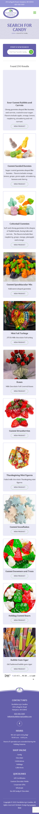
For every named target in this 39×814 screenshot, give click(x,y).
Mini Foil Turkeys (19, 333)
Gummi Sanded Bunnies (19, 166)
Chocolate (19, 758)
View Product (19, 126)
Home (13, 33)
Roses (19, 382)
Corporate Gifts (19, 784)
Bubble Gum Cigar (19, 660)
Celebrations (19, 761)
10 (23, 675)
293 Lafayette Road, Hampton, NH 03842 (19, 2)
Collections (19, 767)
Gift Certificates (19, 778)
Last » (33, 676)
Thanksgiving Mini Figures (20, 475)
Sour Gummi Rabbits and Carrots (19, 104)
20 (26, 675)
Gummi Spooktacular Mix (19, 285)
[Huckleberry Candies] (11, 13)
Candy (19, 754)
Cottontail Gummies (19, 224)
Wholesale (19, 788)
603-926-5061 (19, 4)
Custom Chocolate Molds (19, 781)
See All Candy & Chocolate (19, 791)
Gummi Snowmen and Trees (19, 571)
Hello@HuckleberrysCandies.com (19, 716)
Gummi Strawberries (19, 431)
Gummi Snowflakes (19, 527)
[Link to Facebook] (19, 723)
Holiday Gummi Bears (19, 616)
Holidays (19, 764)
